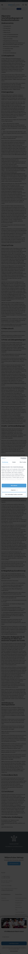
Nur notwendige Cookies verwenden (14, 494)
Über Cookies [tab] (23, 462)
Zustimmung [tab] (5, 462)
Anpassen (13, 490)
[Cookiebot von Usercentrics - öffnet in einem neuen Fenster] (20, 458)
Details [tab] (14, 462)
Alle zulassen (14, 485)
